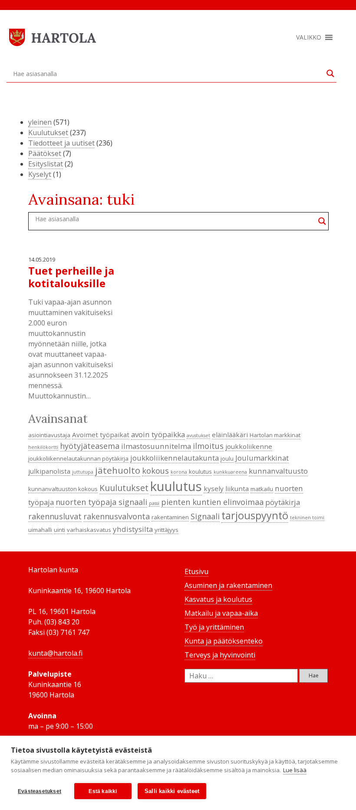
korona (179, 472)
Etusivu (196, 571)
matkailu (262, 489)
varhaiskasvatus (89, 530)
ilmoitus (208, 446)
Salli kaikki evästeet (172, 791)
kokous (155, 470)
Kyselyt (39, 174)
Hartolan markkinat (275, 435)
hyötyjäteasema (89, 446)
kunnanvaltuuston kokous (63, 489)
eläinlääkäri (230, 434)
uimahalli (40, 530)
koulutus (200, 471)
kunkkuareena (230, 472)
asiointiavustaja (49, 435)
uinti (59, 530)
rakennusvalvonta (116, 516)
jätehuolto (117, 470)
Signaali (205, 516)
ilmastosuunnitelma (156, 446)
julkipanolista (49, 471)
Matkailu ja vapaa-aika (221, 613)
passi (154, 503)
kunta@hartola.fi (55, 653)
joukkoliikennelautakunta (174, 458)
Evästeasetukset (39, 791)
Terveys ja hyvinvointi (220, 655)
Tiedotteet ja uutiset (61, 143)
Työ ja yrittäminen (214, 627)
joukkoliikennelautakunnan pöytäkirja (78, 458)
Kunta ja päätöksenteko (224, 641)
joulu (227, 458)
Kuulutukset (48, 132)
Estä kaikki (103, 791)
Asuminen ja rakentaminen (228, 585)
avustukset (198, 435)
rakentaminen (170, 517)
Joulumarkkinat (262, 458)
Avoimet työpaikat (100, 434)
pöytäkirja (282, 502)
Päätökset (44, 153)
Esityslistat (45, 164)
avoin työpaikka (158, 434)
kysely (214, 488)
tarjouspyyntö (254, 515)
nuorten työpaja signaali (101, 502)
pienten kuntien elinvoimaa (212, 502)
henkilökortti (43, 447)
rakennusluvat (55, 516)
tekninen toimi (307, 518)
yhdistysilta (133, 529)
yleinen (40, 122)
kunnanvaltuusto (278, 471)
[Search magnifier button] (330, 73)
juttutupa (82, 472)
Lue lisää (295, 770)
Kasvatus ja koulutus (218, 599)
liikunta (237, 488)
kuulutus (176, 486)
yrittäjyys (166, 530)
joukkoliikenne (248, 446)
